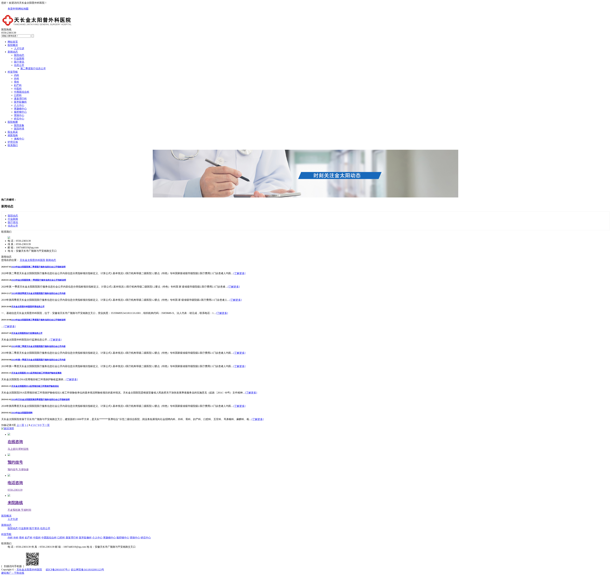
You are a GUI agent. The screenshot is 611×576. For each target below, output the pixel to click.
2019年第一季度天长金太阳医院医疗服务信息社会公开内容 (38, 359)
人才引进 (19, 48)
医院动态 (19, 55)
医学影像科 (20, 102)
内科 (16, 75)
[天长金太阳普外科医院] (37, 26)
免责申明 (13, 8)
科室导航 (13, 71)
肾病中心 (19, 115)
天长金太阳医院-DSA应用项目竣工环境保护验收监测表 (36, 373)
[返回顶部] (7, 428)
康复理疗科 (20, 98)
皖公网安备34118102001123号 (87, 569)
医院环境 (19, 128)
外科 (16, 78)
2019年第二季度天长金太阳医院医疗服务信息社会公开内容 (38, 346)
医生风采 (13, 132)
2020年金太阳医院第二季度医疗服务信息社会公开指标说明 (38, 267)
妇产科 (18, 85)
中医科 (18, 88)
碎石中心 (19, 118)
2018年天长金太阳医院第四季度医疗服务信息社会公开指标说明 (40, 399)
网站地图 (23, 8)
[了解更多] (239, 273)
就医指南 (13, 135)
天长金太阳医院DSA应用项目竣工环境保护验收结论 (35, 386)
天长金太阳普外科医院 (32, 260)
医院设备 (19, 125)
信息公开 (19, 65)
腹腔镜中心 (20, 112)
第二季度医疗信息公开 (33, 68)
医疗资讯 (19, 61)
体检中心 (19, 138)
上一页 (20, 425)
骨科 (16, 82)
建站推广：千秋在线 (12, 573)
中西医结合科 (21, 92)
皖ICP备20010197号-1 (58, 569)
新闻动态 (13, 51)
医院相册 (13, 122)
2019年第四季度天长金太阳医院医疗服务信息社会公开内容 (38, 293)
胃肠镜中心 (20, 108)
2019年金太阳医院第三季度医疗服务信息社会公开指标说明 (38, 320)
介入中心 (19, 105)
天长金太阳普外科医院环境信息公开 (28, 306)
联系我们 (13, 145)
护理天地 (13, 142)
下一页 (46, 425)
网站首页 (13, 41)
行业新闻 (19, 58)
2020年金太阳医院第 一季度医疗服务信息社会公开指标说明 (38, 280)
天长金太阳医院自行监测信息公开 (26, 333)
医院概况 (13, 45)
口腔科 (18, 95)
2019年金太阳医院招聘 (21, 412)
